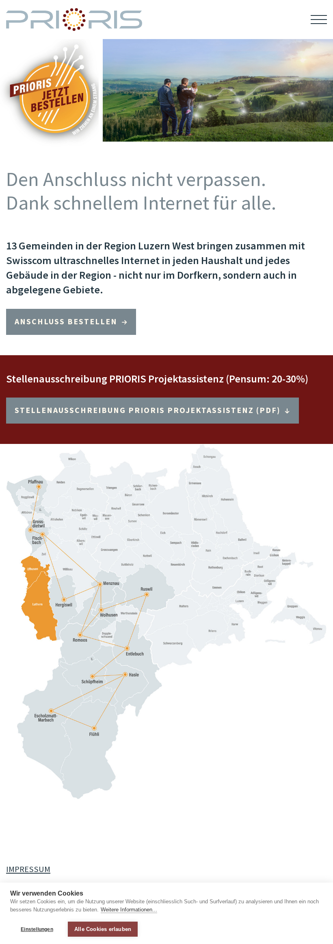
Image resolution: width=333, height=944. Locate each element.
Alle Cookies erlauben (102, 929)
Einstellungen (37, 929)
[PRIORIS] (74, 19)
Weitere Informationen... (129, 910)
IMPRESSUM (28, 869)
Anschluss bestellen (67, 321)
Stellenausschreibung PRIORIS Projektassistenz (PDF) (149, 410)
